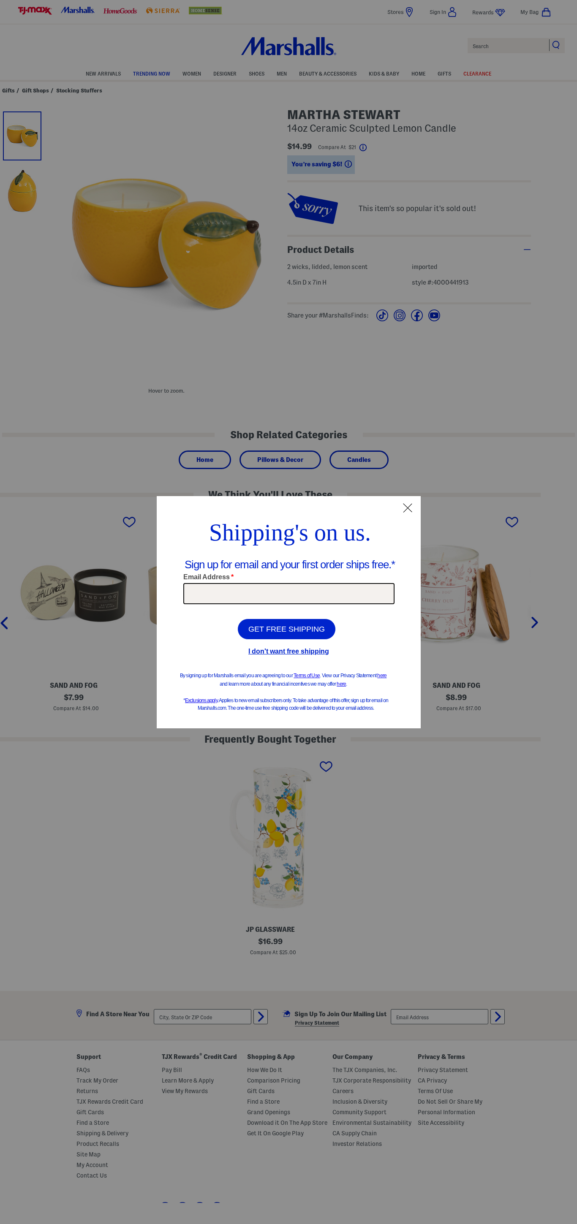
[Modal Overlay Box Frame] (289, 612)
